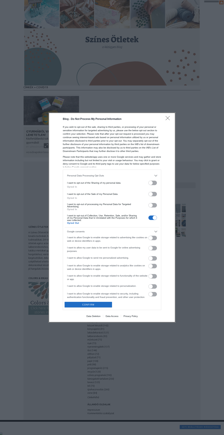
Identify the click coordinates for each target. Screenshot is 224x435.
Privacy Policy (130, 316)
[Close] (169, 119)
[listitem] (112, 175)
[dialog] (112, 217)
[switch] (152, 183)
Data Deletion (93, 316)
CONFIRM (88, 304)
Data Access (112, 316)
